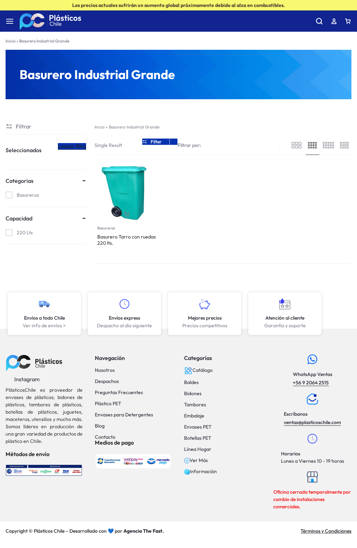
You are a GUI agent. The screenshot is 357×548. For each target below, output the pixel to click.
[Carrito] (347, 21)
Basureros (106, 228)
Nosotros (105, 370)
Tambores (195, 405)
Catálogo (202, 370)
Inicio (11, 41)
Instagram (26, 379)
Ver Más (199, 460)
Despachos (107, 381)
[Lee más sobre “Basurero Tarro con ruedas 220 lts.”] (126, 214)
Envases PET (198, 427)
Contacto (105, 437)
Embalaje (194, 416)
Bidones (193, 394)
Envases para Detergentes (124, 415)
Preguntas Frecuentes (119, 393)
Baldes (191, 382)
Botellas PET (197, 438)
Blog (100, 426)
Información (203, 472)
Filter (156, 142)
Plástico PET (108, 404)
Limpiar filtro (72, 146)
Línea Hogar (197, 449)
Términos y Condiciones (326, 531)
